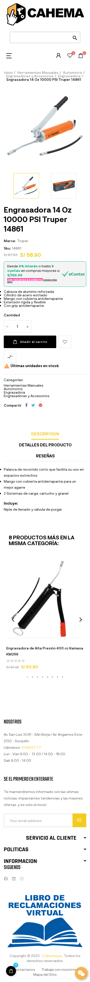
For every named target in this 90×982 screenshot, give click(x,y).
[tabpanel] (45, 617)
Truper (22, 241)
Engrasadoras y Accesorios (27, 396)
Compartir (26, 405)
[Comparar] (64, 633)
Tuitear (33, 405)
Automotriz (13, 389)
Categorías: (14, 380)
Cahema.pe (52, 955)
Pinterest (40, 405)
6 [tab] (52, 676)
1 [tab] (27, 676)
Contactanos (24, 969)
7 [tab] (57, 676)
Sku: (7, 248)
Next (78, 619)
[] (11, 971)
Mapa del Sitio (45, 974)
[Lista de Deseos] (70, 56)
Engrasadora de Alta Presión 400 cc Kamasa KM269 (44, 651)
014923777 (31, 747)
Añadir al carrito (34, 341)
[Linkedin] (14, 879)
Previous (11, 619)
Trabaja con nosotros (59, 969)
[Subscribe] (79, 820)
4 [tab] (42, 676)
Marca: (10, 241)
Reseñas (45, 455)
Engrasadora (14, 392)
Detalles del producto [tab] (45, 444)
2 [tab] (32, 676)
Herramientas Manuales (24, 385)
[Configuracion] (58, 55)
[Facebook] (6, 879)
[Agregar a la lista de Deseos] (65, 342)
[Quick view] (39, 633)
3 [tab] (37, 676)
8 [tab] (62, 676)
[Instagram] (22, 879)
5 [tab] (47, 676)
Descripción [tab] (45, 433)
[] (26, 633)
